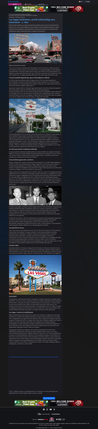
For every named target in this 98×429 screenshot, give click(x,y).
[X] (54, 409)
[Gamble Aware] (56, 414)
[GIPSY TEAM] (60, 419)
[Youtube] (51, 409)
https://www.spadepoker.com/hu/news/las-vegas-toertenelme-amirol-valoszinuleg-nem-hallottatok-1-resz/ (34, 357)
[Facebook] (44, 409)
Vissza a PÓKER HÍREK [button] (49, 398)
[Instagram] (47, 409)
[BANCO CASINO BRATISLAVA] (51, 419)
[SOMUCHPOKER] (43, 419)
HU (81, 1)
